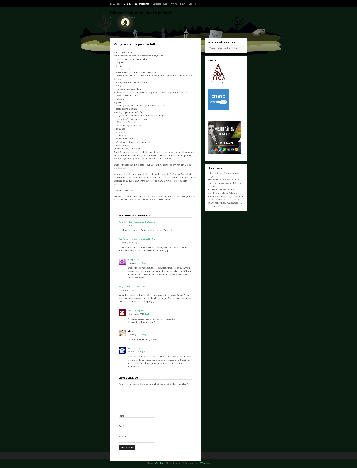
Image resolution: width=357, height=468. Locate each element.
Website (122, 436)
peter (210, 173)
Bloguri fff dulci (160, 4)
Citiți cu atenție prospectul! (136, 4)
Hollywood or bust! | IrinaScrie (132, 286)
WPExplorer (204, 463)
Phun (182, 4)
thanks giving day (136, 310)
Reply (135, 225)
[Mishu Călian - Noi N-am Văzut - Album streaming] (224, 153)
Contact (192, 4)
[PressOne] (218, 109)
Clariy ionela (133, 259)
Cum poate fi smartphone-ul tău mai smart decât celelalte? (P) (225, 203)
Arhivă (174, 4)
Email (121, 426)
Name (121, 415)
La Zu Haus (115, 4)
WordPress (160, 463)
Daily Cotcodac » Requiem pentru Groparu (137, 222)
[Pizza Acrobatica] (218, 83)
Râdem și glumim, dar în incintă (141, 12)
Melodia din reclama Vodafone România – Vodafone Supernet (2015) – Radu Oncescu (225, 196)
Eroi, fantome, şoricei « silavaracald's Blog (137, 239)
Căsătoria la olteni (231, 179)
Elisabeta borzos (135, 348)
